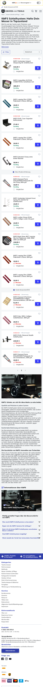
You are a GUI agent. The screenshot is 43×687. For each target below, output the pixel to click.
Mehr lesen (5, 47)
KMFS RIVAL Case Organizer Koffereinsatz (23, 119)
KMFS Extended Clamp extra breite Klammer (23, 157)
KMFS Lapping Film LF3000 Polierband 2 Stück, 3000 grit (22, 256)
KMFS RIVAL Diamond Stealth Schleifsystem (23, 336)
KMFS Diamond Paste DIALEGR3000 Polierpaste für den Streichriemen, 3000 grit (23, 356)
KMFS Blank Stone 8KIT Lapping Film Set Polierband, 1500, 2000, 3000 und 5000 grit (24, 238)
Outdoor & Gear (6, 578)
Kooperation (5, 622)
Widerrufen (5, 600)
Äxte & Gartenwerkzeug (9, 580)
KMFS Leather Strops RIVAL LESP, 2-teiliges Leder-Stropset (23, 218)
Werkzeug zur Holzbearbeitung (11, 587)
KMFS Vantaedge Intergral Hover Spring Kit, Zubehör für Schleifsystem (24, 199)
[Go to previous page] (17, 370)
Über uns (4, 613)
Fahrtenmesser (6, 567)
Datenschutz (5, 602)
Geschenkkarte (6, 617)
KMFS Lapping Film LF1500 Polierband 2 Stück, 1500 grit (22, 138)
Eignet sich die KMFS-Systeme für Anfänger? (16, 526)
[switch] (38, 3)
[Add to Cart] (37, 68)
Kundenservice (6, 593)
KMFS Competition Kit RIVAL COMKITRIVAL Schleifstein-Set (23, 81)
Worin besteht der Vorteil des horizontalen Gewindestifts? (21, 538)
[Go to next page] (25, 370)
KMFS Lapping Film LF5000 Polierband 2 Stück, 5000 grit (22, 275)
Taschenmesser (6, 565)
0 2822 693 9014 (8, 630)
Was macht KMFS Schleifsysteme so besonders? (18, 522)
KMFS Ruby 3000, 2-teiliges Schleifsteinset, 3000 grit (22, 317)
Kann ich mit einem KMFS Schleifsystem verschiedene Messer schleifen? (19, 530)
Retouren (4, 597)
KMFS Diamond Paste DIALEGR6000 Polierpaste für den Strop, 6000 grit (23, 180)
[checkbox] (14, 71)
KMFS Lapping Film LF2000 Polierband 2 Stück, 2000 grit (22, 100)
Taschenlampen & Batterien (10, 582)
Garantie (4, 595)
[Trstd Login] (40, 2)
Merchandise (5, 619)
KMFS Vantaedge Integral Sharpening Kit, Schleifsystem (23, 62)
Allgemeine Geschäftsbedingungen (12, 604)
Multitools (4, 569)
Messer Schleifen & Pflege (13, 14)
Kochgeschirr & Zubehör (9, 576)
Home (3, 14)
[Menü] (40, 11)
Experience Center (7, 615)
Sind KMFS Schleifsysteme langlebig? (14, 534)
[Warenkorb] (36, 11)
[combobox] (33, 52)
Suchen (32, 11)
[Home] (13, 10)
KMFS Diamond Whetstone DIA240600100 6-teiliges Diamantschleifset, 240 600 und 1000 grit (23, 298)
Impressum (5, 606)
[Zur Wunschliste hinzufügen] (39, 59)
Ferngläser (5, 584)
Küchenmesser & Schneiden (10, 573)
